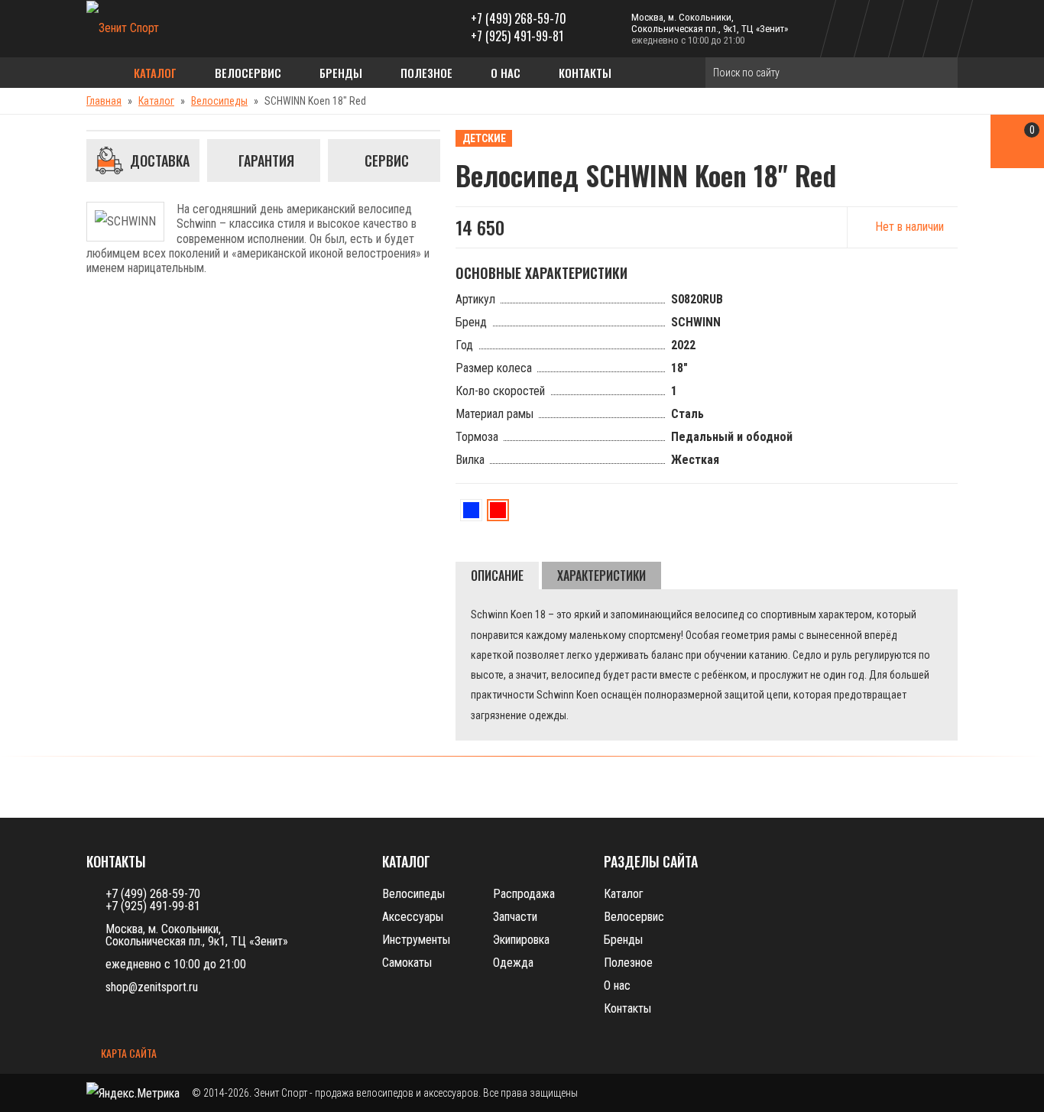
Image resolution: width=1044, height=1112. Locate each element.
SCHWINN (696, 322)
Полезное (426, 72)
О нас (505, 72)
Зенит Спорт (280, 1093)
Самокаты (407, 962)
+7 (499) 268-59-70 (518, 18)
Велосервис (248, 72)
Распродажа (524, 894)
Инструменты (416, 939)
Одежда (513, 962)
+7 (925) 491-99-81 (517, 36)
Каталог (155, 72)
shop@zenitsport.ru (151, 987)
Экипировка (521, 939)
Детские (484, 138)
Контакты (585, 72)
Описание (497, 575)
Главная (104, 101)
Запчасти (515, 916)
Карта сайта (128, 1054)
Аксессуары (412, 916)
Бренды (340, 72)
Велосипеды (219, 101)
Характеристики (601, 575)
